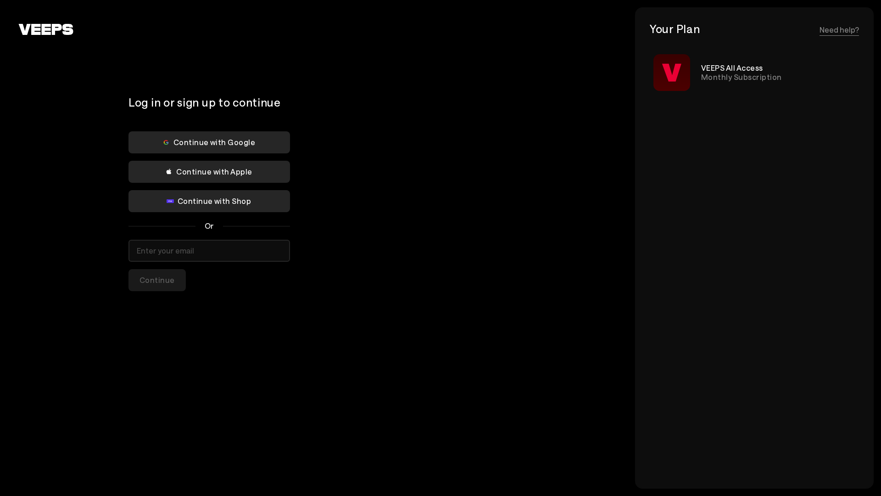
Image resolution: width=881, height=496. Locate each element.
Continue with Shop (214, 201)
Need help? (839, 29)
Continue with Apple (214, 171)
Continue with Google (214, 142)
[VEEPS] (45, 29)
